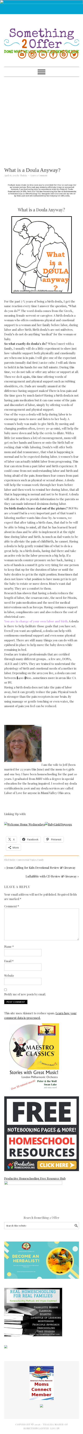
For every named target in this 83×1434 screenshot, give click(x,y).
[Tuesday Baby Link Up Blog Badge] (58, 824)
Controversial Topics (26, 859)
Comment (11, 906)
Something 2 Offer (41, 34)
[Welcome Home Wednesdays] (24, 824)
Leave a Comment (39, 175)
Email (9, 961)
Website (9, 975)
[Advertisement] (41, 118)
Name (9, 946)
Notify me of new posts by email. (25, 994)
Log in (54, 1428)
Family (40, 859)
